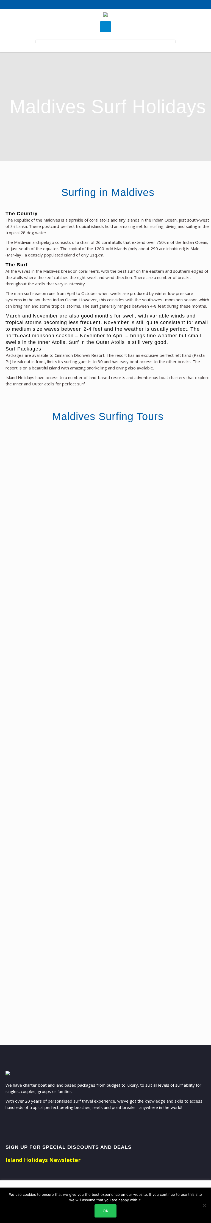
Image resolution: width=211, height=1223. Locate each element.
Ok (105, 1210)
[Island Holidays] (105, 15)
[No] (204, 1205)
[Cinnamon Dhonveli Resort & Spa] (145, 459)
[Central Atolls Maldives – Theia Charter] (49, 459)
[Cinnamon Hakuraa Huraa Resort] (145, 744)
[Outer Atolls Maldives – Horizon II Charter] (49, 563)
